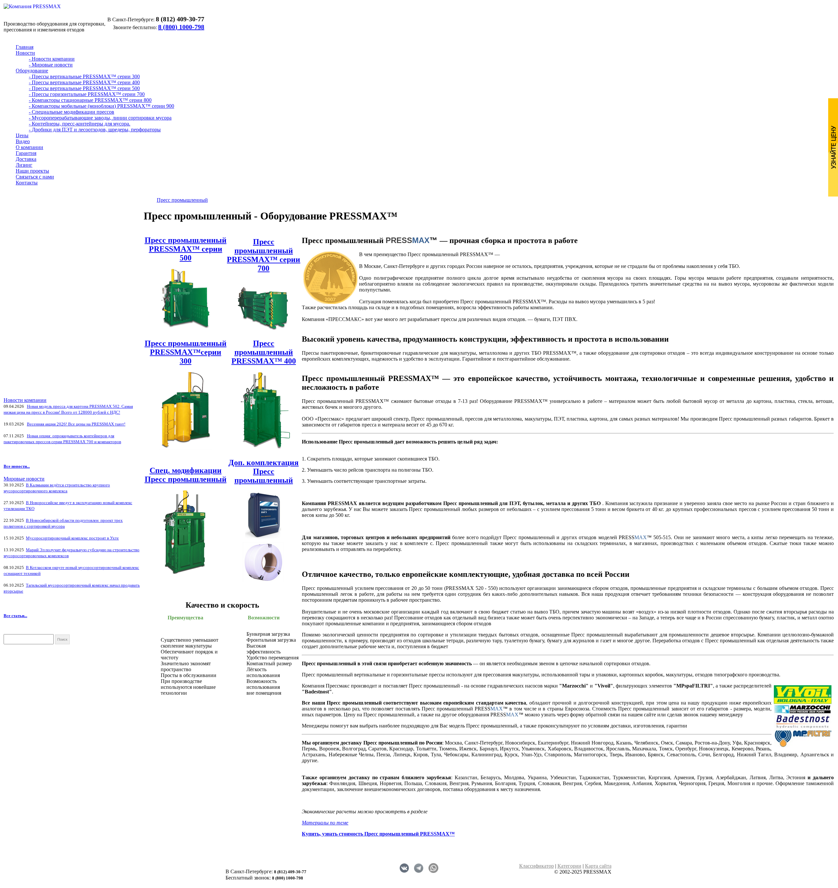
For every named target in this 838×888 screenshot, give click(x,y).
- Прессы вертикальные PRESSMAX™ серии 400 (84, 82)
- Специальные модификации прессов (71, 112)
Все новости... (17, 466)
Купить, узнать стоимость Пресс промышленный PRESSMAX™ (378, 834)
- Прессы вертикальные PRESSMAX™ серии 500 (84, 88)
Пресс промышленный (182, 200)
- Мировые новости (51, 64)
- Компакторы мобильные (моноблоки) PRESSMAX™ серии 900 (101, 106)
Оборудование (32, 70)
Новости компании (25, 400)
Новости (25, 53)
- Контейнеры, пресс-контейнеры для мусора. (79, 123)
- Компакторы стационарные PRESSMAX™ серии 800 (90, 100)
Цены (22, 135)
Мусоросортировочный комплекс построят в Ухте (72, 538)
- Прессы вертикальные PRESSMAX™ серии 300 (84, 76)
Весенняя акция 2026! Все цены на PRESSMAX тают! (76, 424)
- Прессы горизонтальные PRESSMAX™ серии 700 (87, 94)
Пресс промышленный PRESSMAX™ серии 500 (186, 249)
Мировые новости (24, 479)
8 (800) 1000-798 (181, 26)
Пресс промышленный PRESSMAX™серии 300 (186, 352)
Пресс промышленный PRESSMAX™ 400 (263, 352)
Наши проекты (32, 171)
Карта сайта (598, 866)
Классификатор (536, 866)
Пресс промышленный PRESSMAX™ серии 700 (263, 255)
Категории (569, 866)
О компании (29, 147)
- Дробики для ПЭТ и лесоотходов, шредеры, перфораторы (95, 129)
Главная (24, 47)
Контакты (27, 182)
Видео (23, 141)
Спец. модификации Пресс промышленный (186, 474)
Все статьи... (15, 615)
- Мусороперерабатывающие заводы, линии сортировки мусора (100, 118)
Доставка (26, 159)
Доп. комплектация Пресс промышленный (263, 471)
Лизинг (24, 165)
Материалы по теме (325, 822)
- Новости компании (52, 59)
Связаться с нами (35, 176)
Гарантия (26, 153)
